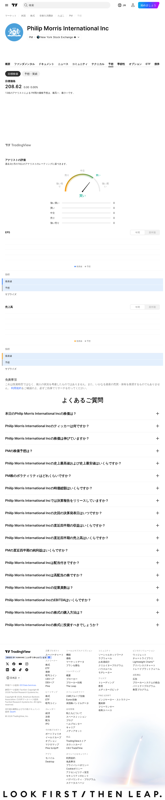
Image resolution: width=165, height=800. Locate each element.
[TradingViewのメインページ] (15, 5)
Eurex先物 (71, 699)
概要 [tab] (7, 64)
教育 (100, 686)
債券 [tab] (157, 64)
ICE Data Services (28, 685)
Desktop (49, 761)
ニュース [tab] (63, 64)
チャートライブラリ (143, 658)
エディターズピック (108, 689)
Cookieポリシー (74, 768)
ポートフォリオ (53, 733)
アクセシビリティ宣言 (77, 772)
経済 (47, 713)
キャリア (70, 727)
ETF (47, 668)
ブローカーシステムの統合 (146, 682)
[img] (74, 37)
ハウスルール (105, 668)
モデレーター (105, 672)
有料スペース (105, 710)
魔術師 (101, 703)
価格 (68, 658)
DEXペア (49, 682)
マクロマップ (52, 744)
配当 (47, 720)
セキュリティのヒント (77, 775)
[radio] (138, 232)
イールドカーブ (53, 737)
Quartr (13, 711)
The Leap (71, 686)
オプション (51, 740)
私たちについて (74, 713)
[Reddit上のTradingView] (26, 669)
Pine (47, 686)
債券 (47, 671)
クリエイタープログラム (110, 665)
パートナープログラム (144, 686)
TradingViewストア (76, 740)
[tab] (13, 74)
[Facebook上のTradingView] (14, 664)
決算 (47, 716)
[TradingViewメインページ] (18, 651)
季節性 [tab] (121, 64)
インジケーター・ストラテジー (114, 699)
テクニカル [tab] (98, 64)
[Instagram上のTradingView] (26, 664)
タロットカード (74, 744)
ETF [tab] (148, 64)
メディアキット (74, 730)
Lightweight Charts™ (143, 661)
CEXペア (49, 678)
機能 (68, 654)
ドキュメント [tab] (46, 64)
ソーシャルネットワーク (110, 654)
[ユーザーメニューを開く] (133, 5)
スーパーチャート (54, 654)
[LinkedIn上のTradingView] (7, 669)
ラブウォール (105, 658)
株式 (47, 664)
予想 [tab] (110, 64)
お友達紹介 (104, 661)
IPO (47, 723)
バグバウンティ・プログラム (81, 779)
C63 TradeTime (74, 748)
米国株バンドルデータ (77, 703)
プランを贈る (73, 665)
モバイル (49, 758)
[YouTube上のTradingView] (20, 664)
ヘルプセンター (74, 723)
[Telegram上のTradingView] (14, 669)
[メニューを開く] (6, 5)
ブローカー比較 (74, 682)
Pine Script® (51, 748)
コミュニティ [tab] (80, 64)
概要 (68, 675)
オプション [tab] (135, 64)
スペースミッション (76, 716)
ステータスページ (75, 782)
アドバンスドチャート (144, 665)
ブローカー (72, 678)
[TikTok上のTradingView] (20, 669)
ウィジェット (139, 654)
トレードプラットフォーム (146, 668)
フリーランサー (106, 706)
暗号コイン (51, 675)
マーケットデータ (75, 661)
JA (124, 5)
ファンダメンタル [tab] (24, 64)
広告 (135, 678)
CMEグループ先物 (75, 696)
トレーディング (106, 682)
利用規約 (16, 388)
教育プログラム (141, 689)
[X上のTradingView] (7, 664)
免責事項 (70, 761)
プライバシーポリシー (77, 765)
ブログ (69, 720)
